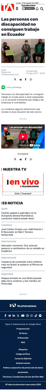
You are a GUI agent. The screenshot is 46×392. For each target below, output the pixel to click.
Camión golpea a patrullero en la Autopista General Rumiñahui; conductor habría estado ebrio (18, 216)
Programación (23, 329)
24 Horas (23, 333)
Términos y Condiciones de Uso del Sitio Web (23, 377)
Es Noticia (12, 203)
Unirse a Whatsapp (13, 87)
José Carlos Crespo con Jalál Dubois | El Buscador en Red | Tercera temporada (22, 232)
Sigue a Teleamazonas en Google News (23, 324)
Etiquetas (23, 349)
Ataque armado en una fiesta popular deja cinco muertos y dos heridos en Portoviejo (21, 281)
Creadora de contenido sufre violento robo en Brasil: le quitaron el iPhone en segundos (22, 264)
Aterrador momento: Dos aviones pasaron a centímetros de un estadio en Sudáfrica (22, 248)
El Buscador (23, 338)
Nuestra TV (14, 169)
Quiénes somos (23, 363)
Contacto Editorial (23, 358)
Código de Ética (23, 354)
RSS (23, 342)
